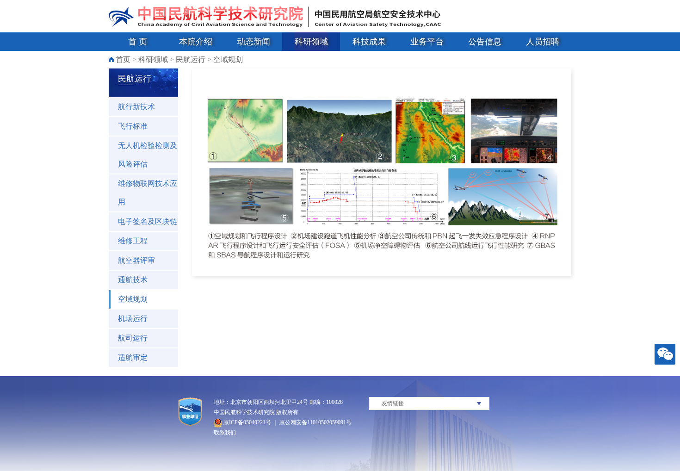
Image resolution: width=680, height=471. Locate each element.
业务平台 (427, 41)
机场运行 (133, 318)
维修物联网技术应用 (147, 193)
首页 (123, 59)
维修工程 (133, 241)
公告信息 (484, 41)
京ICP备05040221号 (246, 422)
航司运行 (133, 338)
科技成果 (369, 41)
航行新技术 (136, 107)
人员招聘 (542, 41)
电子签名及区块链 (147, 221)
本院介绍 (195, 41)
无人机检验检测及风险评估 (147, 155)
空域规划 (228, 59)
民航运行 (190, 59)
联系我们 (225, 432)
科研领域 (311, 41)
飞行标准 (133, 126)
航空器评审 (136, 260)
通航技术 (133, 280)
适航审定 (133, 357)
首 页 (137, 41)
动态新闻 (253, 41)
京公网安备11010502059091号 (315, 422)
